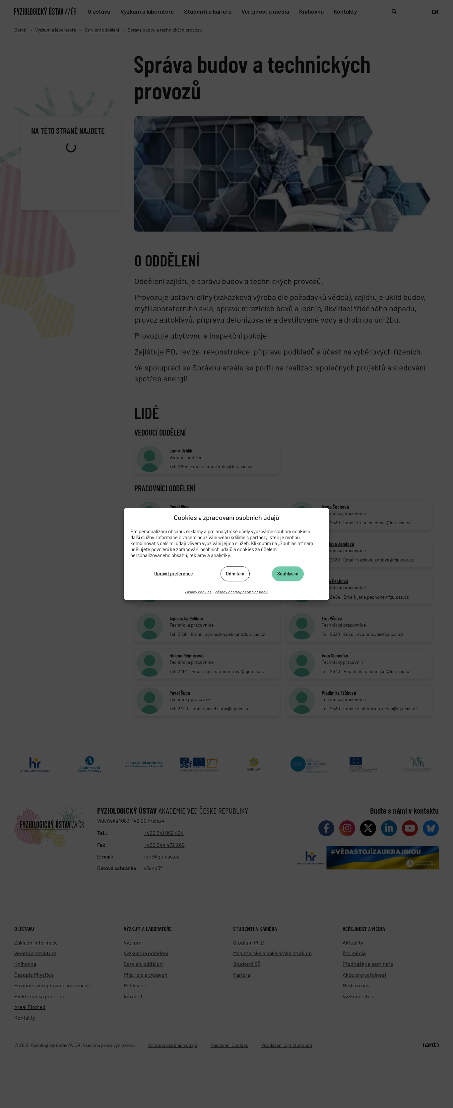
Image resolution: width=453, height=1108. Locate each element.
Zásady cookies (198, 591)
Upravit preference (173, 573)
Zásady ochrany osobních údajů (241, 591)
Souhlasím (287, 573)
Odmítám (235, 573)
